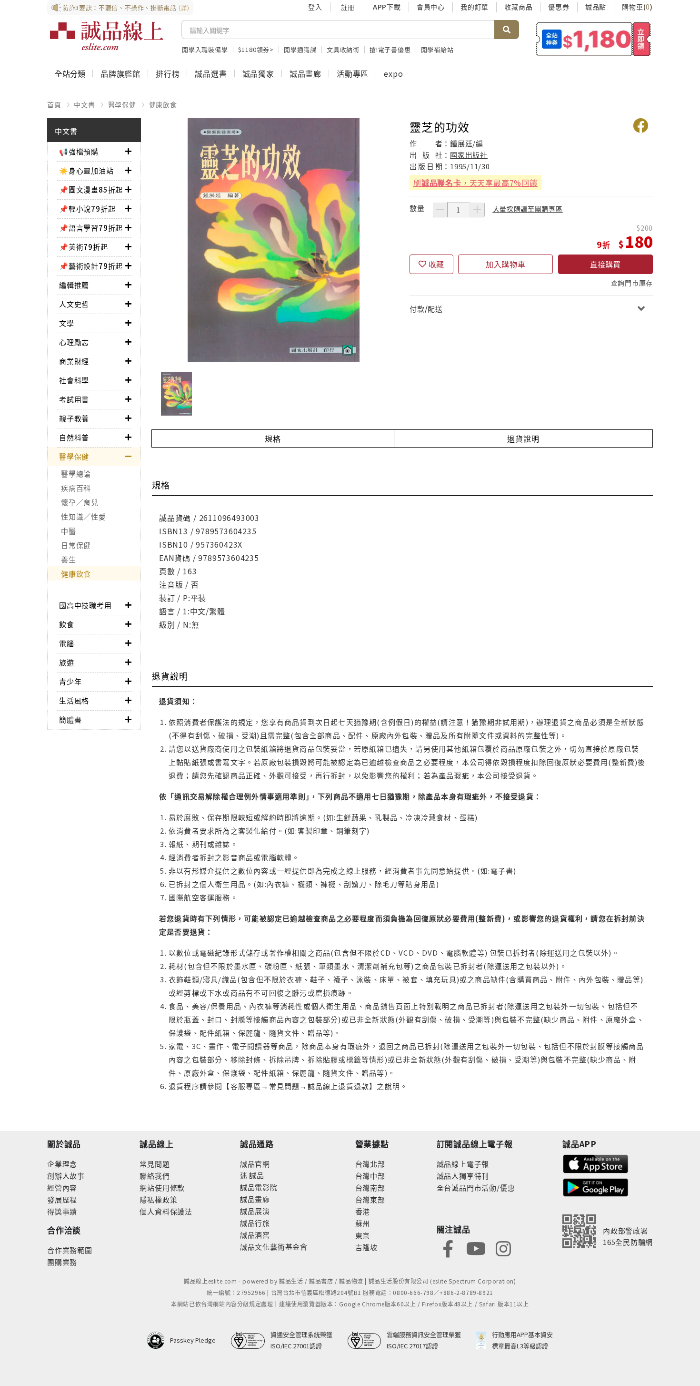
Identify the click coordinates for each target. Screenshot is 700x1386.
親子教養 (74, 418)
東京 (362, 1235)
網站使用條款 (162, 1187)
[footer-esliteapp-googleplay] (595, 1187)
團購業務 (62, 1262)
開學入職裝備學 (205, 49)
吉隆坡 (366, 1247)
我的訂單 (474, 6)
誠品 (256, 1175)
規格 (273, 438)
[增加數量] (477, 209)
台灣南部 (370, 1187)
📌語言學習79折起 (91, 228)
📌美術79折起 (83, 247)
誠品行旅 (255, 1223)
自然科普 (74, 437)
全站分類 (70, 73)
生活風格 (74, 700)
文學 (66, 323)
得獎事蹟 (62, 1211)
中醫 (68, 531)
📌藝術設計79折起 (91, 266)
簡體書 (70, 719)
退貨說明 (523, 438)
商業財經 (74, 361)
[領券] (593, 39)
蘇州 (362, 1223)
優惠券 (558, 6)
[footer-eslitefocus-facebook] (448, 1248)
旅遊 (66, 662)
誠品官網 (255, 1164)
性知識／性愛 (83, 516)
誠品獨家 (258, 73)
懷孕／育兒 (80, 502)
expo (393, 73)
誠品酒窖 (255, 1235)
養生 (68, 559)
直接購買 (605, 264)
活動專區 (353, 73)
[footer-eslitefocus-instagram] (503, 1248)
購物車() (637, 6)
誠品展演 (255, 1211)
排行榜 (168, 73)
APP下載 (387, 6)
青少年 (70, 681)
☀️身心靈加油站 (86, 170)
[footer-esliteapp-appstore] (595, 1163)
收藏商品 (518, 6)
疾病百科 (76, 488)
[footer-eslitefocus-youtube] (475, 1248)
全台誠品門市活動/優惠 (476, 1187)
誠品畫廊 (305, 73)
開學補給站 (437, 49)
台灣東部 (370, 1199)
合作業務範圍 (69, 1250)
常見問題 (155, 1164)
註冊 (347, 7)
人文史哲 (74, 304)
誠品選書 (211, 73)
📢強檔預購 (79, 151)
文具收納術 (343, 49)
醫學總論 (76, 474)
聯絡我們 (155, 1176)
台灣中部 (370, 1176)
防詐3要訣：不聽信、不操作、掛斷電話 (126, 7)
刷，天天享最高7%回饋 (475, 182)
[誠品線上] (106, 35)
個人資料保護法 (166, 1211)
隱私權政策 (158, 1199)
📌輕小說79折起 (87, 209)
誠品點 (595, 6)
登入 (315, 6)
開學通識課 (300, 49)
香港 (362, 1211)
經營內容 (62, 1187)
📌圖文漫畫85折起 (91, 189)
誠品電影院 (259, 1187)
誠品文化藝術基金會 (274, 1247)
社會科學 (74, 380)
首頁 (54, 104)
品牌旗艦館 (120, 73)
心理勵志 (74, 342)
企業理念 (62, 1164)
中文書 (84, 104)
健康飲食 (163, 104)
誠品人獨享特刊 (463, 1176)
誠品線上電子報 (463, 1164)
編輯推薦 (74, 285)
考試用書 (74, 399)
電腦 (66, 643)
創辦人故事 (66, 1176)
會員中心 (431, 6)
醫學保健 (122, 104)
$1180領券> (256, 49)
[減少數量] (440, 209)
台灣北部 (370, 1164)
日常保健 (76, 545)
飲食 (66, 624)
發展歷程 (62, 1199)
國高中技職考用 (85, 605)
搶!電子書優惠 (390, 49)
